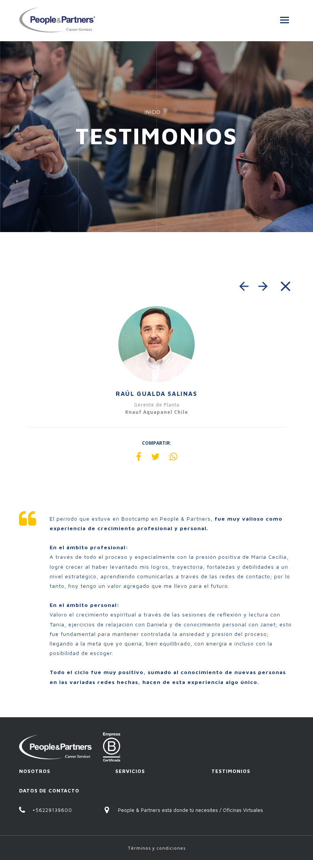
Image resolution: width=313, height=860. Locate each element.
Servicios (130, 771)
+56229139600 (52, 810)
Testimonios (230, 771)
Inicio (153, 112)
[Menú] (284, 20)
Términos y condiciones (157, 848)
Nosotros (34, 771)
